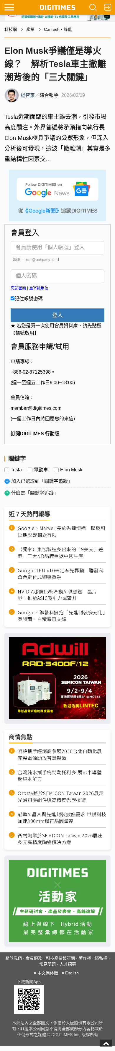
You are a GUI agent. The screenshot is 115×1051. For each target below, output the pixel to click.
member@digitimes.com (36, 408)
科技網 (10, 29)
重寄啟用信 (38, 288)
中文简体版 (47, 973)
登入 (57, 315)
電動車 (41, 470)
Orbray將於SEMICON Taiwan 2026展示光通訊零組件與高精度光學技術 (61, 796)
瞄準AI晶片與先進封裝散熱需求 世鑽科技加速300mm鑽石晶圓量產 (62, 817)
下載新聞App (29, 981)
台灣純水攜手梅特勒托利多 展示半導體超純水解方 (60, 775)
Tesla (16, 470)
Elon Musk (71, 470)
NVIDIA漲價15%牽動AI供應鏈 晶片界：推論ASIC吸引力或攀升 (57, 595)
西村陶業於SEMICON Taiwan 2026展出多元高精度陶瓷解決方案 (60, 839)
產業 (30, 29)
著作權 (85, 958)
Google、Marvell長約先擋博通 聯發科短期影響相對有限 (61, 531)
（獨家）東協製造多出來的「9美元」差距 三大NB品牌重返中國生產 (60, 552)
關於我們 (13, 958)
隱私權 (101, 958)
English (72, 973)
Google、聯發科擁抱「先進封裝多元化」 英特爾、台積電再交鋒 (62, 615)
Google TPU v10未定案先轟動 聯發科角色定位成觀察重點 (61, 574)
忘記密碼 (18, 288)
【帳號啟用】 (25, 332)
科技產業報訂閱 (60, 958)
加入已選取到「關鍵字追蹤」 (42, 481)
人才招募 (68, 964)
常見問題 (47, 964)
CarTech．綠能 (58, 29)
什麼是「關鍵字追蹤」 (34, 492)
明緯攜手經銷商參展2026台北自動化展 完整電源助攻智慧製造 (60, 754)
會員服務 (34, 958)
